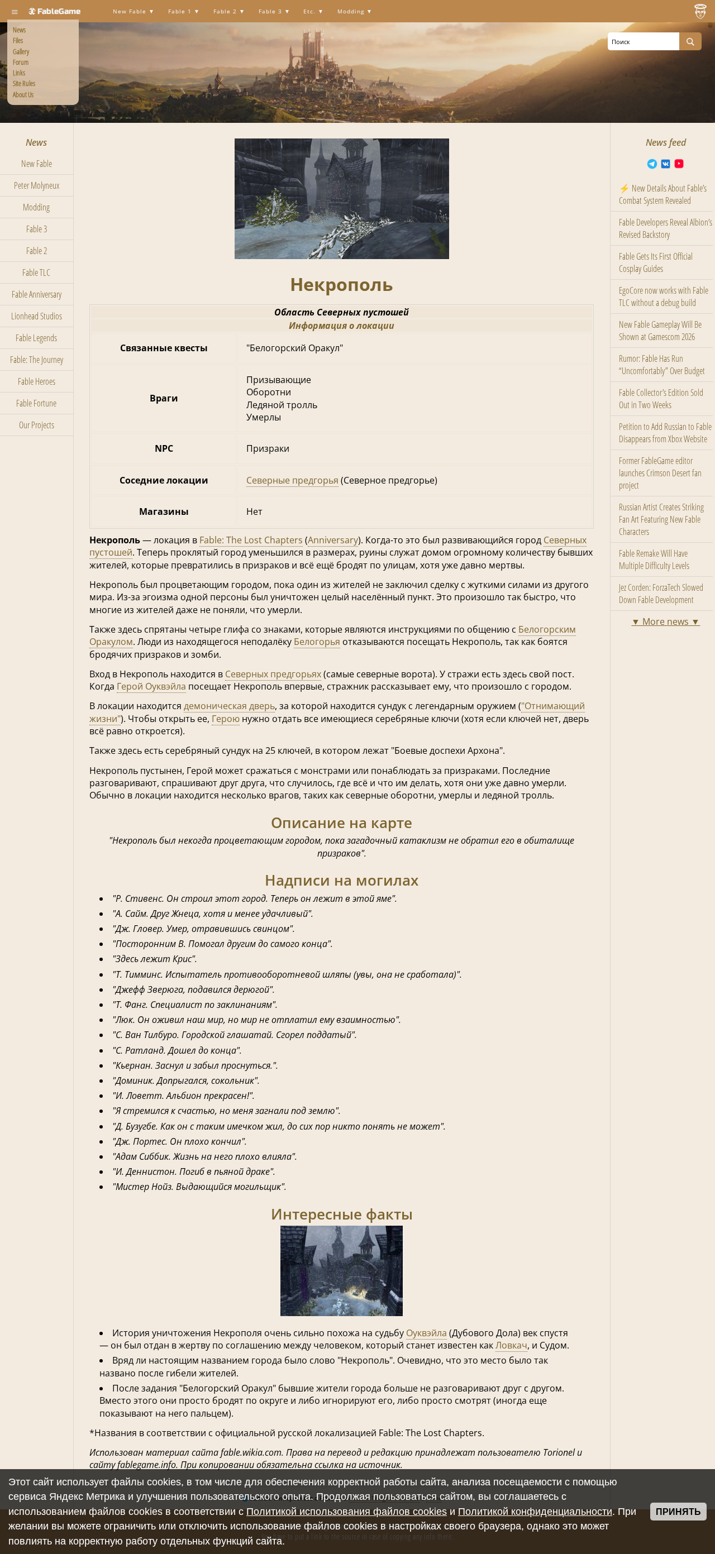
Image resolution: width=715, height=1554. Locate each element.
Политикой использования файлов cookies (346, 1511)
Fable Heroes (36, 381)
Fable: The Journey (36, 359)
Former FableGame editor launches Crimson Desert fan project (660, 473)
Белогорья (317, 641)
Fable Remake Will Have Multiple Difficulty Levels (654, 559)
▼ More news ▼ (665, 621)
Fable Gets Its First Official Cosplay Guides (656, 262)
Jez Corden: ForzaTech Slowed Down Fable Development (661, 593)
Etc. (310, 11)
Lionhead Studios (36, 316)
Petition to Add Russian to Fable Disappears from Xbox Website (665, 432)
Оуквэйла (426, 1333)
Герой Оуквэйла (151, 686)
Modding (351, 11)
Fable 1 (181, 11)
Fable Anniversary (36, 294)
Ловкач (511, 1345)
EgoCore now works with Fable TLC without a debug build (663, 296)
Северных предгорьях (273, 674)
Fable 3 (271, 11)
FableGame (58, 11)
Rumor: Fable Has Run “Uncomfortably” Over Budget (662, 364)
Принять (678, 1512)
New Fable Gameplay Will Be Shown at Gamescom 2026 (660, 330)
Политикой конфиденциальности (535, 1511)
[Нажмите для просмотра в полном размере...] (342, 256)
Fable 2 (226, 11)
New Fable (131, 11)
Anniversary (333, 540)
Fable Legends (36, 338)
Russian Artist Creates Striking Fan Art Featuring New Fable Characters (661, 519)
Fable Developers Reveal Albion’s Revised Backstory (665, 228)
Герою (226, 719)
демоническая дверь (229, 706)
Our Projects (36, 425)
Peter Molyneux (36, 185)
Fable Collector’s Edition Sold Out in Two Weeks (661, 398)
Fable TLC (36, 272)
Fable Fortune (36, 403)
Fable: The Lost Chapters (251, 540)
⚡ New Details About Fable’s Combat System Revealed (663, 194)
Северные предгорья (292, 480)
